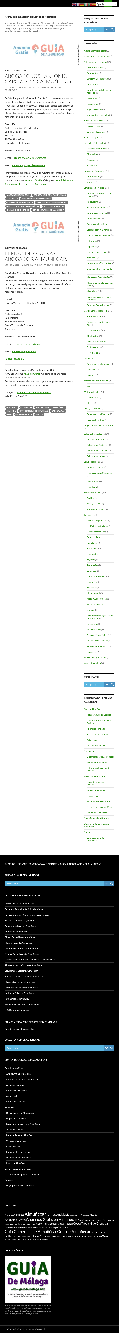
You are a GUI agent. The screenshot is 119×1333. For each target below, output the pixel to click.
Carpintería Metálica (97, 213)
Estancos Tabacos (95, 537)
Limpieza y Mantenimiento (99, 268)
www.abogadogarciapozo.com (28, 165)
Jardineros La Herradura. (17, 998)
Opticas (90, 610)
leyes (9, 415)
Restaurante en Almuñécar (63, 1236)
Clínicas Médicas (95, 467)
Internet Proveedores (97, 252)
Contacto (88, 832)
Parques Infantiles (95, 419)
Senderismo (92, 165)
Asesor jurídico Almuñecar (20, 202)
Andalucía (62, 1214)
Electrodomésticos (96, 531)
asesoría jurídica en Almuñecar (51, 202)
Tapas (98, 1236)
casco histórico (11, 1224)
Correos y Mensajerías (97, 224)
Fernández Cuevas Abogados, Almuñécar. (36, 256)
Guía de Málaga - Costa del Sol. (19, 1029)
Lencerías (91, 570)
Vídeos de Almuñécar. (97, 790)
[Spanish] (94, 4)
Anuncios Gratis (15, 1219)
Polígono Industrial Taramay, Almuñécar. (24, 976)
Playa (42, 1236)
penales (39, 415)
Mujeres (35, 1236)
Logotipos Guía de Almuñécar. (95, 839)
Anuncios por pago (96, 728)
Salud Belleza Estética (94, 433)
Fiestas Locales (94, 795)
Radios (90, 386)
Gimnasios (92, 154)
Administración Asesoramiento (34, 392)
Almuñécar (12, 199)
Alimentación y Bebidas (95, 62)
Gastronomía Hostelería (95, 310)
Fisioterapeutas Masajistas (99, 473)
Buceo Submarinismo (97, 148)
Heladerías (92, 98)
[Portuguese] (90, 4)
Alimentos (9, 1215)
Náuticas (91, 159)
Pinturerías (92, 624)
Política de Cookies (96, 745)
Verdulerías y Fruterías (98, 115)
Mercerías (92, 587)
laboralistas (58, 411)
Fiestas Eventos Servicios (99, 235)
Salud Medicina (91, 461)
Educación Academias (94, 171)
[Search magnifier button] (112, 29)
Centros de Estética (96, 439)
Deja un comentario (57, 265)
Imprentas (92, 246)
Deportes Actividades (94, 143)
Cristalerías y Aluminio (98, 229)
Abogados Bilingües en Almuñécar (50, 195)
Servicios (91, 1236)
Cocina (33, 1224)
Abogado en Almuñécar (18, 195)
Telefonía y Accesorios (97, 646)
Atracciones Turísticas (94, 120)
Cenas (19, 1224)
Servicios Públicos (92, 492)
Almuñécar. (89, 751)
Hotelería (88, 358)
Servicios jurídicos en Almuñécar (48, 210)
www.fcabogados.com (24, 351)
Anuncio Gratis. (33, 180)
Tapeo (8, 1239)
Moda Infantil (93, 593)
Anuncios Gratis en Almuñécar (36, 199)
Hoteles (90, 375)
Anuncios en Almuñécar (89, 1215)
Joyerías (91, 559)
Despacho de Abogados (18, 210)
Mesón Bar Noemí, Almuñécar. (19, 903)
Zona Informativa (92, 663)
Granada (11, 411)
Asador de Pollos (95, 67)
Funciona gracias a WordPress (37, 1329)
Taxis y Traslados (95, 503)
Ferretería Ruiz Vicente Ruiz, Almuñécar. (24, 909)
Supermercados (94, 109)
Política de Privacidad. (97, 734)
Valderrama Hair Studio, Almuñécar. (22, 1004)
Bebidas (103, 1220)
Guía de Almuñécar (93, 709)
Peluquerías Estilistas (97, 450)
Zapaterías (92, 652)
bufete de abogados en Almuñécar (23, 206)
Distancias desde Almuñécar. (100, 756)
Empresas (28, 1227)
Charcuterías (93, 84)
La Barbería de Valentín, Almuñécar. (22, 987)
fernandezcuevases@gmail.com (29, 343)
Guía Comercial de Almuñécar (34, 411)
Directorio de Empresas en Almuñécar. (23, 1174)
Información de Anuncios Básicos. (22, 1079)
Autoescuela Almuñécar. (16, 931)
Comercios (42, 1223)
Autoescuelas (93, 176)
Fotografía (92, 241)
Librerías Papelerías (96, 576)
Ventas (45, 1240)
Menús (23, 1236)
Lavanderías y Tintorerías (99, 263)
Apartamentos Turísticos (98, 364)
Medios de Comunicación (96, 380)
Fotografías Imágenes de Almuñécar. (23, 1124)
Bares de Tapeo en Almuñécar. (95, 783)
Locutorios (92, 582)
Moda (29, 1236)
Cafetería (110, 1220)
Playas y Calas (93, 126)
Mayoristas (92, 291)
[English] (74, 4)
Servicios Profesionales (98, 305)
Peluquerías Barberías (97, 445)
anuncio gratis (75, 1215)
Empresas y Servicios (94, 187)
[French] (78, 4)
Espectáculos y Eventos (98, 414)
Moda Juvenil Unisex (97, 598)
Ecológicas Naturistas (97, 526)
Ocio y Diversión (92, 408)
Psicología (92, 487)
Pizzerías (94, 352)
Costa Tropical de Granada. (97, 818)
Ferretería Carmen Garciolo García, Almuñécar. (27, 914)
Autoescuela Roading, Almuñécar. (21, 926)
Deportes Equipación (97, 520)
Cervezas (26, 1224)
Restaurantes (93, 347)
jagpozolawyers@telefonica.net (29, 157)
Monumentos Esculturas (98, 801)
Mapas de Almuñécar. (97, 762)
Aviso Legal (92, 740)
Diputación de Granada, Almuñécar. (22, 954)
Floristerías (92, 548)
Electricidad (19, 1227)
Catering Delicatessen (97, 78)
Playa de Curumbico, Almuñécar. (20, 982)
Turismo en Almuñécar (30, 1239)
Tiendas (87, 515)
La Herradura (13, 1236)
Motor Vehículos (92, 391)
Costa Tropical (65, 1223)
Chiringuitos (93, 336)
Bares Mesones (94, 316)
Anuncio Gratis (32, 373)
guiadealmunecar (39, 87)
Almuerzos (18, 1214)
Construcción (93, 218)
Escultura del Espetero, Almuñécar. (21, 970)
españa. (57, 1227)
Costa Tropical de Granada (90, 1223)
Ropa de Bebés (94, 629)
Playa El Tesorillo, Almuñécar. (19, 942)
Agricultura (92, 201)
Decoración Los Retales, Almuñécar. (22, 948)
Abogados (12, 407)
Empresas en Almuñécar (42, 1227)
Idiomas (90, 182)
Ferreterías (92, 542)
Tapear (105, 1236)
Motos (90, 403)
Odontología (93, 481)
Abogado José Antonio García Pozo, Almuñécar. (39, 79)
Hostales (91, 369)
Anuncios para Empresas (89, 1220)
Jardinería (92, 257)
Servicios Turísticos (96, 131)
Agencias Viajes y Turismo (96, 56)
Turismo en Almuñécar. (95, 776)
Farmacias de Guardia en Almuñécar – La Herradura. (30, 959)
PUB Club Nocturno (96, 341)
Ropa (75, 1236)
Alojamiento (51, 1215)
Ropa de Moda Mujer (97, 635)
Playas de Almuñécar (97, 812)
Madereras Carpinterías (98, 277)
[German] (82, 4)
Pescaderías (92, 104)
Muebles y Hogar (95, 604)
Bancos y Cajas (91, 137)
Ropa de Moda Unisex (97, 640)
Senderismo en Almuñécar (99, 807)
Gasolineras (92, 397)
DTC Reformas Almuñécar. (17, 1010)
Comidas (52, 1223)
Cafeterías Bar (94, 330)
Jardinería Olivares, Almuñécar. (20, 993)
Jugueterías (92, 565)
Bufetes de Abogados (16, 70)
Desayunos (9, 1227)
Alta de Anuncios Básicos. (99, 714)
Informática (92, 554)
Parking (90, 498)
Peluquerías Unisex (96, 456)
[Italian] (86, 4)
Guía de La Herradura (99, 1232)
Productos (49, 1236)
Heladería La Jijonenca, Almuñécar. (21, 920)
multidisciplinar (24, 415)
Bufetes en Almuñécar (54, 206)
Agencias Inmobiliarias (95, 50)
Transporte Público (96, 509)
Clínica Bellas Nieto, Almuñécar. (20, 937)
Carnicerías (92, 73)
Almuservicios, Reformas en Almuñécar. (24, 965)
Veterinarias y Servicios (95, 657)
